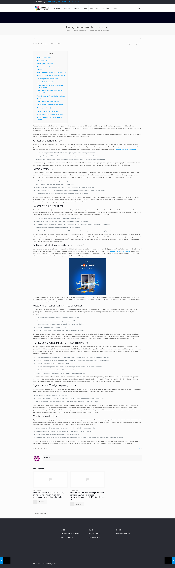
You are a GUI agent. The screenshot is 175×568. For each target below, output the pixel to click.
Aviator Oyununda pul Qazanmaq (46, 108)
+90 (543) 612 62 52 (94, 537)
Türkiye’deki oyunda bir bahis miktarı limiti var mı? (51, 75)
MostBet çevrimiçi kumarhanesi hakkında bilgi (50, 104)
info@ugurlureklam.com (76, 2)
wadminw (45, 44)
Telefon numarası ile (43, 60)
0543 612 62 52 (62, 2)
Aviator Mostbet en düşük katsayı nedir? (48, 101)
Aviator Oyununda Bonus (44, 57)
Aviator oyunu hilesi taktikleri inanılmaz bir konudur (51, 72)
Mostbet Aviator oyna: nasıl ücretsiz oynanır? (50, 114)
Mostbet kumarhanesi (80, 30)
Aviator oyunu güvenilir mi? (45, 63)
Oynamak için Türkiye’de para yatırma (48, 78)
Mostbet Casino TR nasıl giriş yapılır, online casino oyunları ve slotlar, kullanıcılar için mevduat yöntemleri (48, 495)
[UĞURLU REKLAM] (42, 8)
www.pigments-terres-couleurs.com (120, 251)
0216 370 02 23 (50, 2)
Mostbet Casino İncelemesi (45, 82)
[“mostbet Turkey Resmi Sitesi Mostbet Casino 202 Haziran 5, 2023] (5, 560)
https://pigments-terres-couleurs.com (126, 149)
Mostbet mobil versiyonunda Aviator (47, 111)
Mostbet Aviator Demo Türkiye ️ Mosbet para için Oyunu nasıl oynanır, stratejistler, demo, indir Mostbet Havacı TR (87, 496)
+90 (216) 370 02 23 (94, 533)
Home (68, 30)
